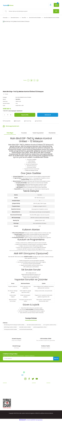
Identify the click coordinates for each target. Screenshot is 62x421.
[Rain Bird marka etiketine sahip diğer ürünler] (8, 88)
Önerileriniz (52, 133)
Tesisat (4, 395)
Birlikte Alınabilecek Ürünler (31, 170)
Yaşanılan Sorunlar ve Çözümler (31, 168)
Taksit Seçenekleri (38, 133)
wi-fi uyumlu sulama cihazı (49, 324)
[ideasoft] (22, 420)
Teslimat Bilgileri (36, 393)
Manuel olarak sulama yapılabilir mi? (31, 276)
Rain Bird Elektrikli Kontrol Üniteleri (23, 97)
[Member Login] (51, 5)
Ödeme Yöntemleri (36, 391)
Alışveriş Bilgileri (35, 384)
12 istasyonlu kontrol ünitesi (10, 329)
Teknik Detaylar (31, 161)
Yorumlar (24, 133)
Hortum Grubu (6, 391)
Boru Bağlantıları (7, 393)
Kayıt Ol (56, 358)
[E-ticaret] (31, 420)
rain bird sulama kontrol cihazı (34, 324)
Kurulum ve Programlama (32, 164)
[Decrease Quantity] (4, 115)
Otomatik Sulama (7, 386)
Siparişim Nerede (36, 395)
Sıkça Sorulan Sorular (51, 392)
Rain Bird (18, 99)
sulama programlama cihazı (39, 327)
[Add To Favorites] (6, 121)
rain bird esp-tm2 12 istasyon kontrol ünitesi (14, 324)
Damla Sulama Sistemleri (9, 384)
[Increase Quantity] (10, 115)
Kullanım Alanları (32, 162)
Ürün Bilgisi (10, 133)
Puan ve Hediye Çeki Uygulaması (51, 389)
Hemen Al (48, 115)
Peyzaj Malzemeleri (7, 398)
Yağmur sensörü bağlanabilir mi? (31, 277)
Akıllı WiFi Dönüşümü (31, 165)
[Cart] (56, 5)
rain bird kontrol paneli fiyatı (25, 329)
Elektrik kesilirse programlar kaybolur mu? (31, 274)
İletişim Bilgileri (49, 384)
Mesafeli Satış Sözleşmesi (38, 386)
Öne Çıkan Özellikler (31, 159)
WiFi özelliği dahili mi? (31, 273)
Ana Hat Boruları (6, 388)
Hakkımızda (49, 395)
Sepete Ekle (24, 115)
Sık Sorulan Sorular (31, 167)
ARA (56, 11)
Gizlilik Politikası (35, 388)
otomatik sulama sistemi (25, 327)
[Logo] (8, 5)
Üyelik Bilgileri (49, 386)
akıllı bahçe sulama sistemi (10, 327)
